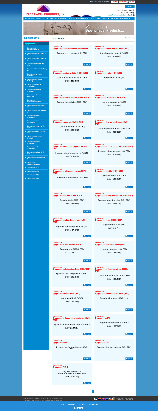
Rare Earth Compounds (77, 18)
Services (100, 1)
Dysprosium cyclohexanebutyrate (34, 101)
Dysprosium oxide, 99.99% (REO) (36, 127)
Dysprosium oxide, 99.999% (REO (36, 132)
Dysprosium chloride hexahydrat (34, 85)
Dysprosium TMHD (33, 178)
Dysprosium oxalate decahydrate (33, 116)
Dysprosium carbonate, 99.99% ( (34, 80)
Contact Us (93, 404)
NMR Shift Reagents (57, 18)
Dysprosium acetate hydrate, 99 (36, 54)
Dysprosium (30, 43)
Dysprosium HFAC (33, 171)
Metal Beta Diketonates (98, 18)
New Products (41, 18)
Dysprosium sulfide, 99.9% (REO (36, 153)
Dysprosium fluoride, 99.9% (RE (36, 106)
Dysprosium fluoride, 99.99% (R (36, 111)
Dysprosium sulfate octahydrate (33, 142)
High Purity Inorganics (119, 18)
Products (28, 18)
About (95, 1)
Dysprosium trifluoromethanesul (33, 163)
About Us (71, 404)
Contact (106, 1)
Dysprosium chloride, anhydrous (34, 95)
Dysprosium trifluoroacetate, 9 (36, 158)
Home (91, 1)
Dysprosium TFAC (33, 175)
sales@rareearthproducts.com (117, 15)
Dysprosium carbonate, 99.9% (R (34, 75)
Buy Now (87, 64)
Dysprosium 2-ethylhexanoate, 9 (33, 49)
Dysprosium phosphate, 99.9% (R (35, 137)
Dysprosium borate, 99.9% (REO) (35, 64)
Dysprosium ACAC (33, 168)
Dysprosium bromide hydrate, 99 (37, 69)
